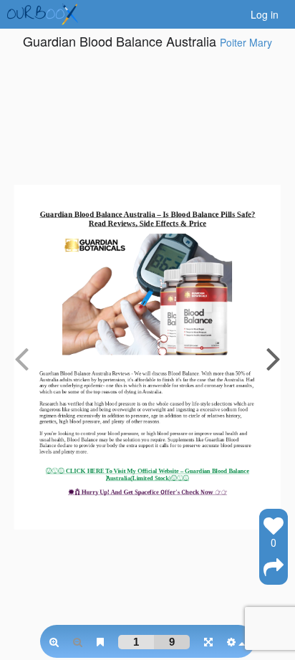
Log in (265, 14)
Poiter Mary (246, 42)
